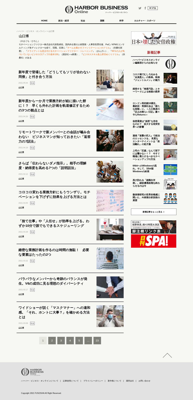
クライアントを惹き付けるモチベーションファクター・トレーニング (60, 51)
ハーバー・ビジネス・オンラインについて (39, 381)
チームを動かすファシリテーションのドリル (88, 48)
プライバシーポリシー (93, 381)
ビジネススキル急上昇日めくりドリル (101, 54)
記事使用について (71, 381)
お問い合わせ (144, 381)
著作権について (114, 381)
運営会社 (130, 381)
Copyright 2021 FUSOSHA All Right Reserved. (41, 393)
